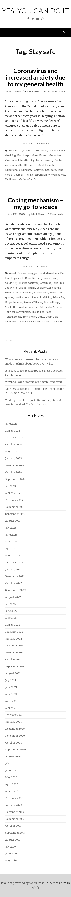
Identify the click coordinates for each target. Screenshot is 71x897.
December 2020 (15, 728)
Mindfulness (12, 169)
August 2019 (12, 839)
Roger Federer (13, 302)
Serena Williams (32, 302)
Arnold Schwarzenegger (23, 273)
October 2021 (13, 659)
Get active (55, 155)
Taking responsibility (37, 174)
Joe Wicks (11, 287)
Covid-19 (54, 150)
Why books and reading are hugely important (33, 381)
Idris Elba (58, 282)
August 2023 (13, 520)
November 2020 (15, 735)
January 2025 (13, 458)
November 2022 (15, 576)
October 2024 (13, 472)
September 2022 (15, 590)
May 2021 (11, 694)
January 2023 (13, 569)
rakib (35, 887)
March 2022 (12, 624)
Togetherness (13, 316)
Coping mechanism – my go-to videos (35, 203)
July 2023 (10, 527)
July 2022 (10, 604)
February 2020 (14, 798)
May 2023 (11, 541)
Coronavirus (40, 150)
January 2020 (13, 805)
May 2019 (11, 860)
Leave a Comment (54, 91)
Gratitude (11, 160)
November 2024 (15, 465)
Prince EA (58, 297)
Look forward (44, 160)
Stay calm (46, 306)
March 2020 (12, 791)
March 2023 (12, 555)
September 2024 (15, 479)
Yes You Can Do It (29, 179)
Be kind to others (49, 273)
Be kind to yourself (20, 150)
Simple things (51, 302)
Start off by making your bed (22, 306)
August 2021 (13, 673)
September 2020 (15, 749)
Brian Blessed (33, 278)
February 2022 (14, 631)
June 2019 (11, 853)
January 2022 (13, 638)
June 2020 (11, 770)
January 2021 (13, 721)
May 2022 (11, 617)
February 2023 (14, 562)
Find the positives (27, 155)
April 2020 (11, 784)
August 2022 (13, 597)
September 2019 (15, 832)
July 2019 (10, 846)
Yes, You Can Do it (35, 11)
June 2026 (11, 423)
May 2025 (11, 451)
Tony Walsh (29, 316)
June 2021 (11, 687)
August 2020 (13, 756)
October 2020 (13, 742)
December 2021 (14, 645)
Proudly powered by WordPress (22, 883)
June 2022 (11, 610)
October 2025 (13, 444)
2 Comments (55, 214)
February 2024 (14, 500)
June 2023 (11, 534)
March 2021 (12, 708)
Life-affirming (26, 160)
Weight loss (58, 174)
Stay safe (50, 169)
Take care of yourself (17, 311)
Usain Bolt (51, 316)
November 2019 (14, 818)
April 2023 (11, 548)
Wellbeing (11, 179)
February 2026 (14, 437)
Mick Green (34, 91)
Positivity (38, 169)
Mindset (26, 169)
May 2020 (11, 777)
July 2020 (10, 763)
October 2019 (13, 825)
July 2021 (10, 680)
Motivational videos (26, 297)
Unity (41, 316)
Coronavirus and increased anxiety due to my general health (35, 77)
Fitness (43, 155)
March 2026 (12, 430)
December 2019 (14, 812)
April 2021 (11, 701)
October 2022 (13, 583)
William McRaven (29, 321)
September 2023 (15, 513)
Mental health (45, 164)
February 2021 (14, 714)
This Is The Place (41, 311)
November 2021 (14, 652)
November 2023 (14, 507)
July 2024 (10, 486)
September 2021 (15, 666)
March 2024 (12, 493)
